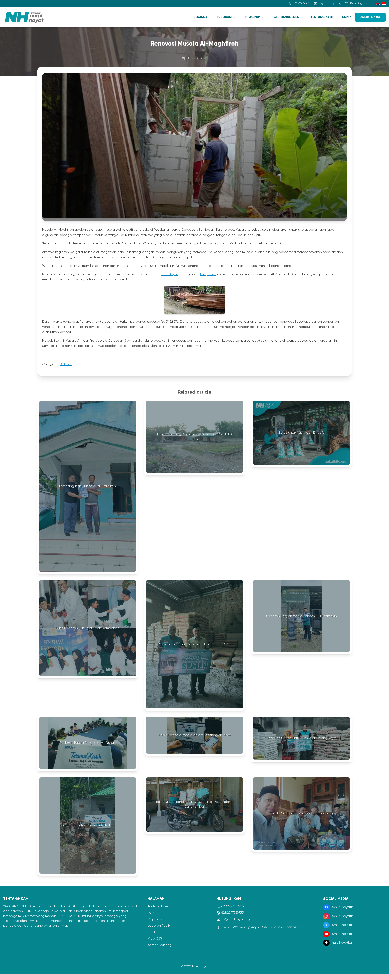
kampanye (208, 274)
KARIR (346, 17)
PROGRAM (252, 17)
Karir (150, 913)
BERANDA (200, 17)
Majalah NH (156, 919)
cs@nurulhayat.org (235, 919)
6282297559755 (232, 906)
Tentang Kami (157, 906)
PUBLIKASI (224, 17)
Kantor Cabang (159, 945)
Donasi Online (370, 17)
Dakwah (66, 364)
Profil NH (153, 932)
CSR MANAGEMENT (287, 17)
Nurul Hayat (169, 274)
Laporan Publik (158, 925)
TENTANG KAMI (322, 17)
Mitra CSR (154, 938)
